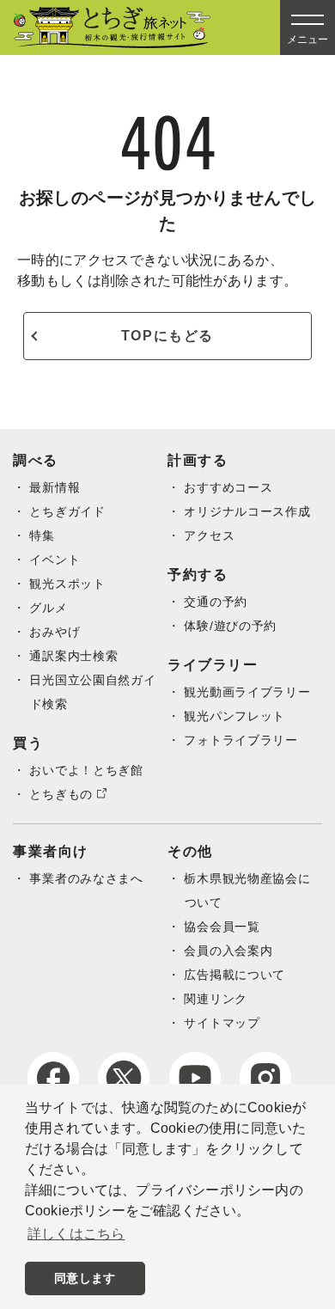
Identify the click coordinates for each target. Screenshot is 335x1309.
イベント (54, 559)
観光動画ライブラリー (247, 692)
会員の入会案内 (228, 950)
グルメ (48, 608)
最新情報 (54, 487)
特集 (41, 535)
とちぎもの (61, 794)
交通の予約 (215, 602)
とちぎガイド (67, 511)
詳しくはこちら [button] (76, 1233)
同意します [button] (84, 1278)
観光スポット (67, 583)
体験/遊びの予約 (230, 626)
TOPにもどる (167, 335)
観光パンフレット (234, 716)
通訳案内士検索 (73, 656)
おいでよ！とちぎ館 (86, 770)
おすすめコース (228, 487)
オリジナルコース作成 (247, 511)
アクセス (209, 535)
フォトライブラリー (240, 740)
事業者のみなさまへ (86, 878)
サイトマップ (221, 1023)
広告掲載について (234, 975)
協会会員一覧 (221, 926)
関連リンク (215, 999)
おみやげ (54, 632)
